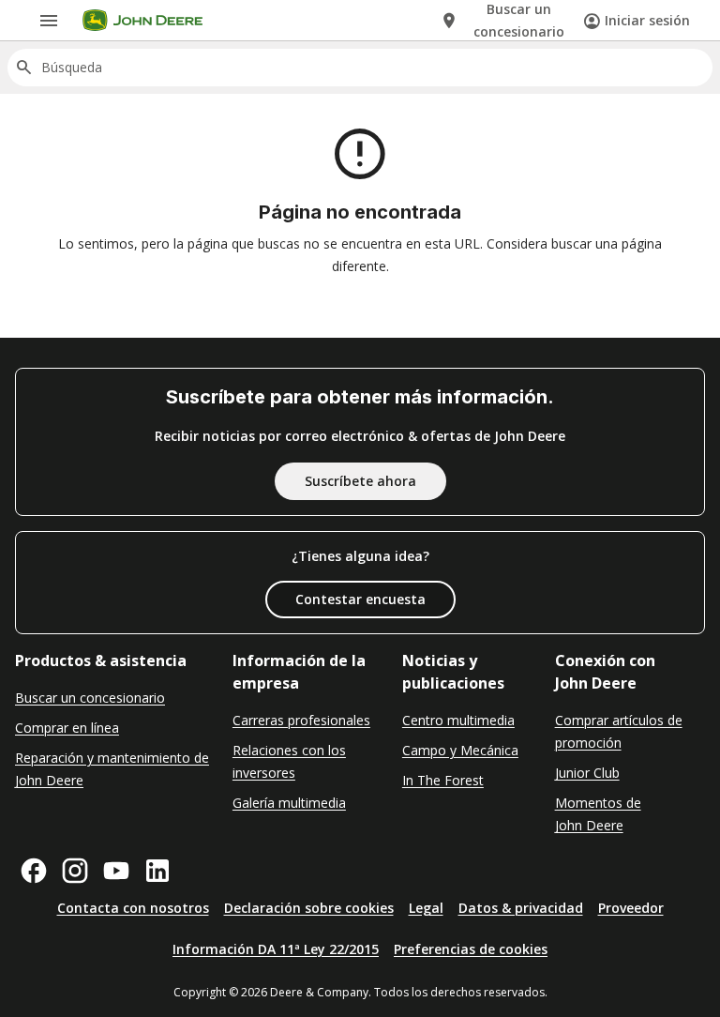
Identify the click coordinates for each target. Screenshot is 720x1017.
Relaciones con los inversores (289, 761)
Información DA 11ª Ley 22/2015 (275, 949)
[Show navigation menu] (49, 20)
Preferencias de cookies (471, 949)
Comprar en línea (67, 727)
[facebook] (33, 870)
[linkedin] (157, 870)
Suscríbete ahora (360, 481)
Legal (426, 908)
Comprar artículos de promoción (618, 731)
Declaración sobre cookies (309, 908)
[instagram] (75, 870)
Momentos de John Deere (598, 814)
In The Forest (443, 780)
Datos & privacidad (520, 908)
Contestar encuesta (360, 599)
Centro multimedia (458, 720)
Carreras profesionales (301, 720)
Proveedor (631, 908)
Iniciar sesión (647, 20)
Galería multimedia (289, 803)
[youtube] (116, 870)
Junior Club (587, 773)
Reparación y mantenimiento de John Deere (112, 769)
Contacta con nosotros (133, 908)
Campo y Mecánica (460, 750)
